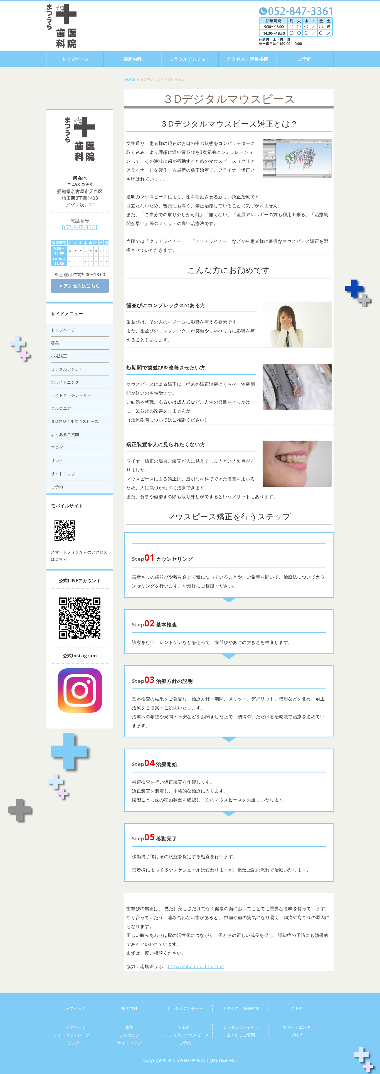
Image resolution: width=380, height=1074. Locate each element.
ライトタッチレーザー (71, 395)
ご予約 (305, 59)
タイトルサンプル (61, 26)
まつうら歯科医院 (184, 1060)
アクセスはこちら (81, 286)
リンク (57, 460)
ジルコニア (61, 408)
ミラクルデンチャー (190, 59)
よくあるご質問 (65, 434)
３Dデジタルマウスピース (74, 421)
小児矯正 (59, 356)
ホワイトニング (65, 382)
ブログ (57, 447)
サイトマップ (63, 473)
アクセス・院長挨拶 (247, 59)
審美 (55, 342)
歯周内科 (133, 59)
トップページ (75, 59)
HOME (129, 79)
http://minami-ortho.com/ (196, 966)
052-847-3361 (80, 227)
